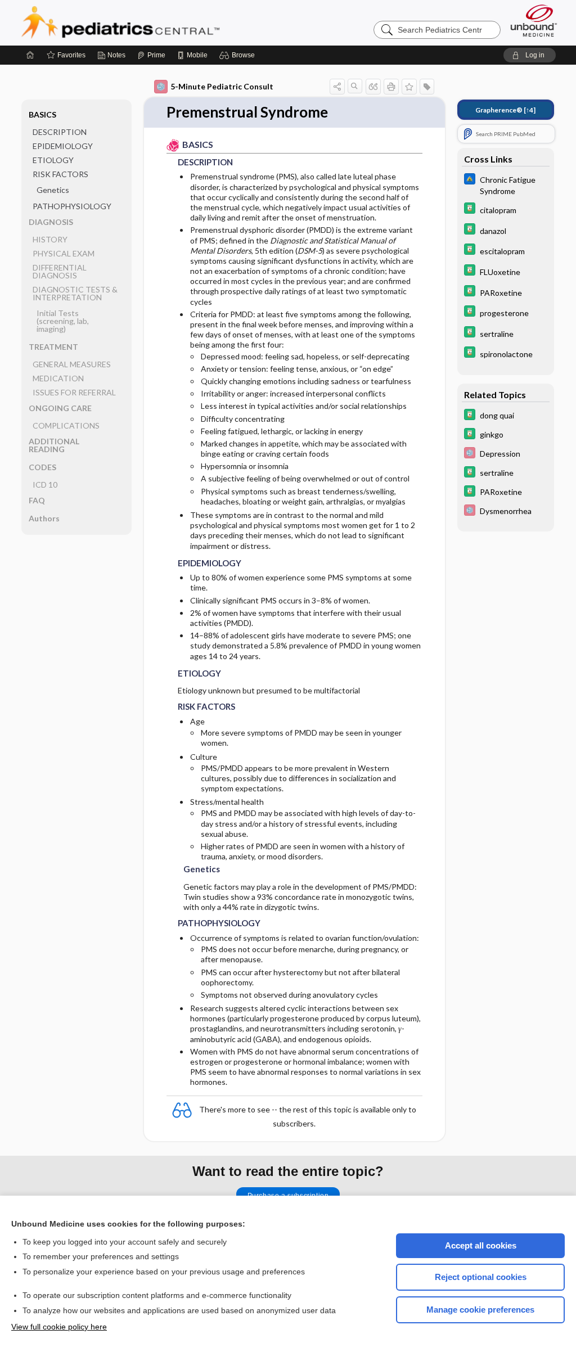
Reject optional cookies (480, 1277)
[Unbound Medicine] (534, 20)
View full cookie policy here (59, 1326)
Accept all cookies (480, 1245)
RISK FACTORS (60, 174)
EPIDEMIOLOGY (63, 146)
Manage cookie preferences (480, 1309)
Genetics (53, 190)
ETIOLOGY (53, 160)
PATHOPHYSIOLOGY (72, 206)
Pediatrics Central (161, 22)
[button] (238, 55)
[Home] (30, 55)
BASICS (42, 114)
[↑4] (505, 110)
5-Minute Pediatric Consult (221, 86)
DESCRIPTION (60, 132)
